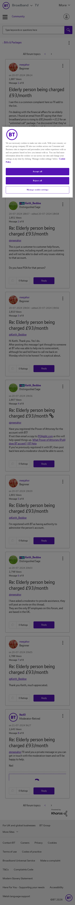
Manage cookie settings (37, 190)
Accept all (37, 171)
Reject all (37, 180)
